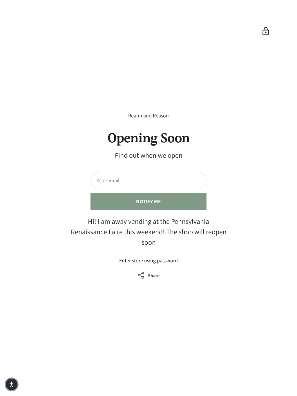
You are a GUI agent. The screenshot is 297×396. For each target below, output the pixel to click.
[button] (12, 384)
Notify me (148, 201)
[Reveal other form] (266, 31)
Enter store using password (148, 260)
